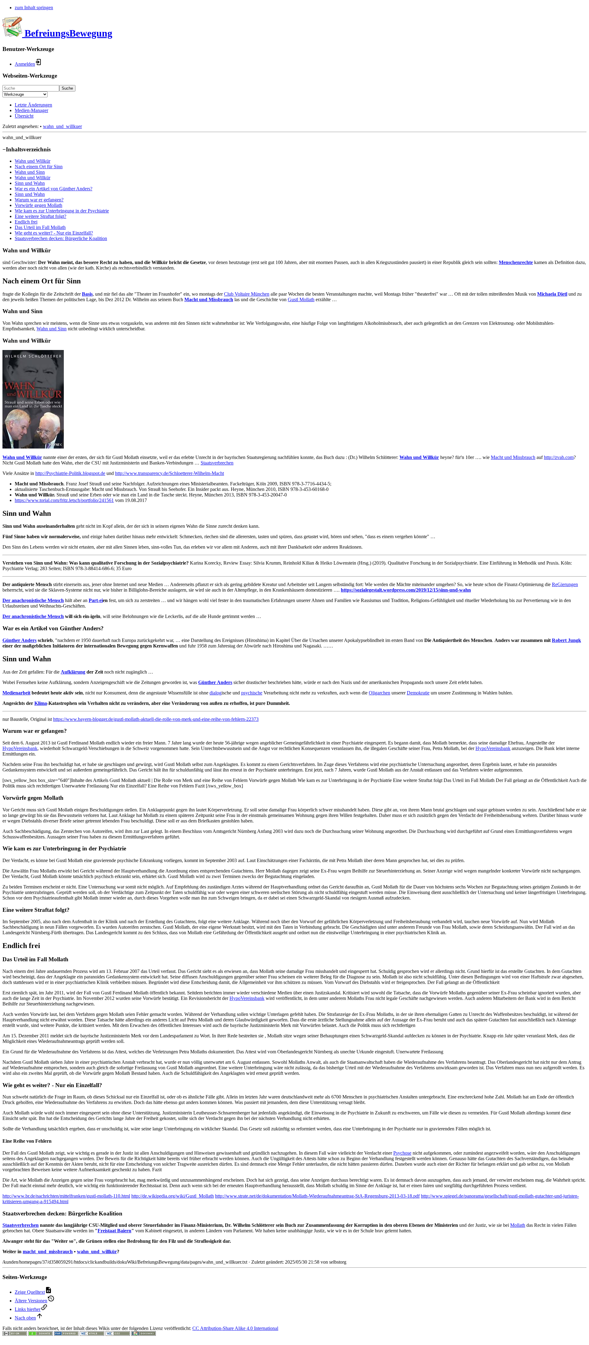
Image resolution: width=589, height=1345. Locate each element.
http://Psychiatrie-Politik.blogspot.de (70, 473)
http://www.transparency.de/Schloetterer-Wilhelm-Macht (169, 473)
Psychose (402, 1153)
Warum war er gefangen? (39, 199)
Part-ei (96, 600)
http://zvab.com (559, 457)
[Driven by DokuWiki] (143, 1334)
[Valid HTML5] (92, 1334)
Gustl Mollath (301, 299)
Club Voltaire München (246, 294)
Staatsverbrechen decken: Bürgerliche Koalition (61, 238)
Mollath (517, 1225)
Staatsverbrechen (217, 462)
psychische (251, 692)
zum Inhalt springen (34, 7)
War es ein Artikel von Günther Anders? (53, 188)
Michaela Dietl (552, 294)
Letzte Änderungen (33, 104)
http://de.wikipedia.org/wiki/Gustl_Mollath (172, 1196)
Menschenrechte (516, 262)
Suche (67, 88)
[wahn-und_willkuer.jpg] (33, 446)
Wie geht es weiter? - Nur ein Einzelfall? (54, 232)
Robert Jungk (566, 640)
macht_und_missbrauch (48, 1251)
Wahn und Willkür (32, 161)
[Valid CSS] (118, 1334)
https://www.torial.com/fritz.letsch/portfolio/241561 (64, 500)
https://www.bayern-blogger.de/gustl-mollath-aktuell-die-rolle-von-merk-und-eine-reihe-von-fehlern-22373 (156, 719)
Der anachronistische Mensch (33, 600)
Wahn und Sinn (30, 172)
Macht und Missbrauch (208, 299)
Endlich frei (26, 221)
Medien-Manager (31, 110)
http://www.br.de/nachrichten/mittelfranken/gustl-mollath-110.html (66, 1196)
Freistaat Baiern (114, 1230)
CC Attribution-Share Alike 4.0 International (235, 1328)
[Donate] (40, 1334)
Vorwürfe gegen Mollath (38, 205)
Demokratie (418, 692)
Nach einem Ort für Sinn (39, 166)
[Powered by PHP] (66, 1334)
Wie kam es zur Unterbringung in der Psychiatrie (62, 210)
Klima (40, 703)
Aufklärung (73, 671)
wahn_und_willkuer (62, 126)
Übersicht (24, 116)
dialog (215, 692)
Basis (87, 294)
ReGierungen (565, 584)
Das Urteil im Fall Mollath (40, 227)
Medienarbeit (16, 692)
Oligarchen (379, 692)
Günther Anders (19, 640)
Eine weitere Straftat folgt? (40, 216)
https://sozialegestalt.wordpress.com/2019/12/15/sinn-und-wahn (406, 590)
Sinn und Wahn (30, 183)
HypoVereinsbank (19, 748)
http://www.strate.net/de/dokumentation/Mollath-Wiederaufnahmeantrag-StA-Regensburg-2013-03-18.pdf (317, 1196)
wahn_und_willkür (97, 1251)
